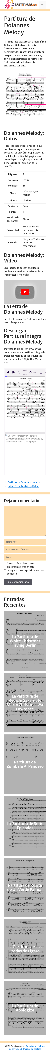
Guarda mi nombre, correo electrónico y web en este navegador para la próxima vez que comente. (25, 568)
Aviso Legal (31, 1046)
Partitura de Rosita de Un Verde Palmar (25, 887)
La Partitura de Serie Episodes (25, 825)
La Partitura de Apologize (25, 1008)
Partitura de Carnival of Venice (24, 482)
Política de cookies (32, 1049)
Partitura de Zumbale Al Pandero (25, 764)
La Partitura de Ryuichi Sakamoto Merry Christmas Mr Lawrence (25, 702)
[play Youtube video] (25, 292)
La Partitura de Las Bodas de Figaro (25, 949)
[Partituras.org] (20, 4)
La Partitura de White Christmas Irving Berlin (25, 641)
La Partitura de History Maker (23, 486)
